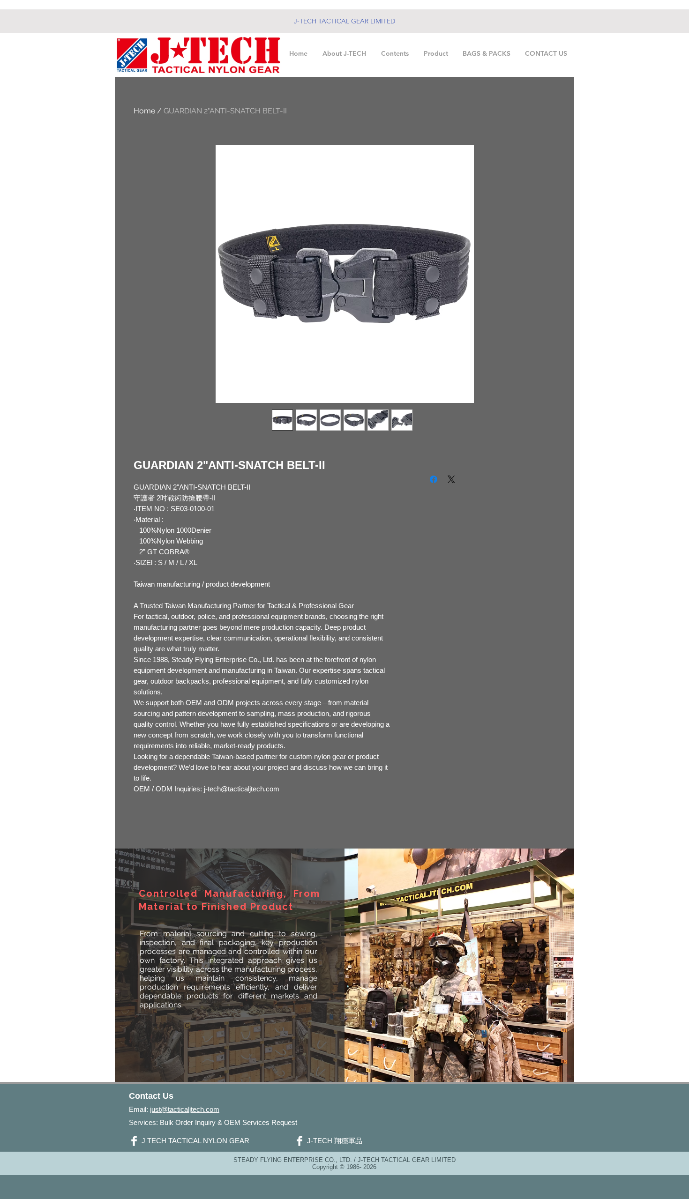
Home (144, 110)
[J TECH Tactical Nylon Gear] (134, 1141)
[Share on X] (451, 479)
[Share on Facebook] (433, 479)
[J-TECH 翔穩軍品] (299, 1141)
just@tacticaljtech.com (184, 1109)
